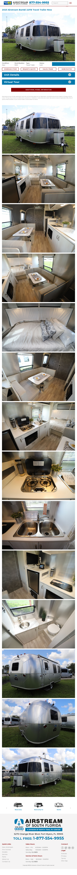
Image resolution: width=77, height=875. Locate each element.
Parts (4, 857)
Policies (64, 853)
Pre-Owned (6, 849)
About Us (5, 859)
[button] (70, 3)
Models (4, 852)
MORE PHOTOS (67, 69)
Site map (64, 861)
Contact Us (6, 861)
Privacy (63, 856)
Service (4, 854)
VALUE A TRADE (48, 69)
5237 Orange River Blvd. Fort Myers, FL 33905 (39, 4)
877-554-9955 (39, 2)
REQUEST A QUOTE (29, 69)
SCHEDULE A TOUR (10, 69)
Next (70, 806)
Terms (63, 858)
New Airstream (7, 847)
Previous (7, 806)
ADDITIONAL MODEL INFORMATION (38, 90)
